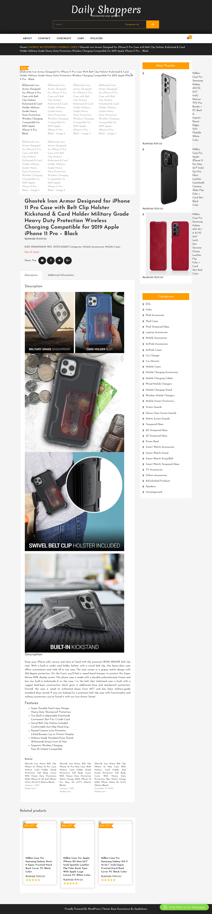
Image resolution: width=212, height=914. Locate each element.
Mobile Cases (68, 47)
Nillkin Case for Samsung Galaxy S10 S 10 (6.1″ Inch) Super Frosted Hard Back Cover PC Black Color (114, 865)
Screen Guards (154, 407)
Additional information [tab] (61, 275)
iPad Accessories (155, 315)
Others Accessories (156, 475)
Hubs (149, 309)
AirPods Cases (154, 350)
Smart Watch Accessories (160, 447)
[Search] (152, 24)
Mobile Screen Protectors (160, 401)
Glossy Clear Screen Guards (161, 413)
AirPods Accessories (157, 344)
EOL (148, 304)
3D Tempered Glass (156, 436)
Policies (96, 38)
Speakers (151, 486)
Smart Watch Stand (157, 453)
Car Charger (153, 355)
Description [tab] (31, 275)
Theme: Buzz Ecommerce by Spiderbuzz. (124, 909)
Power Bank (152, 441)
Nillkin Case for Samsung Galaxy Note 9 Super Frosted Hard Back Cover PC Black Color (38, 865)
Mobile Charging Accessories (162, 372)
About (27, 38)
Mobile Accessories (42, 47)
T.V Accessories (154, 470)
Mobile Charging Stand (159, 390)
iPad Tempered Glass (157, 327)
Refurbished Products (158, 481)
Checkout (64, 38)
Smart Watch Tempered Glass (162, 464)
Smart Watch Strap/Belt (159, 458)
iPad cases (152, 321)
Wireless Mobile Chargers (160, 395)
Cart (80, 38)
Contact (44, 38)
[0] (188, 38)
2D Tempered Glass (156, 430)
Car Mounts (152, 361)
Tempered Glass (154, 424)
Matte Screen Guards (158, 419)
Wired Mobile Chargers (159, 384)
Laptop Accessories (157, 332)
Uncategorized (154, 492)
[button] (131, 74)
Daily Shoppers (106, 10)
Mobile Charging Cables (159, 378)
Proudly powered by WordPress (83, 909)
